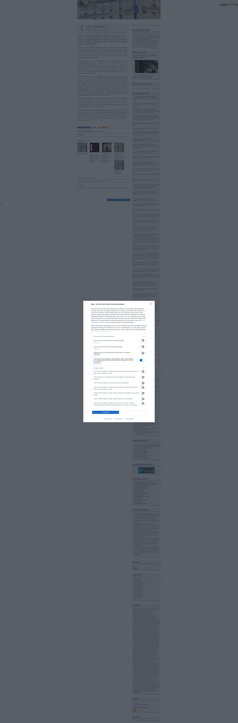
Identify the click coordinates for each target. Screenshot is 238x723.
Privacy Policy (130, 419)
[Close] (151, 304)
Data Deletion (108, 419)
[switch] (142, 340)
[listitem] (119, 336)
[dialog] (119, 361)
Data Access (119, 419)
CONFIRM (105, 412)
